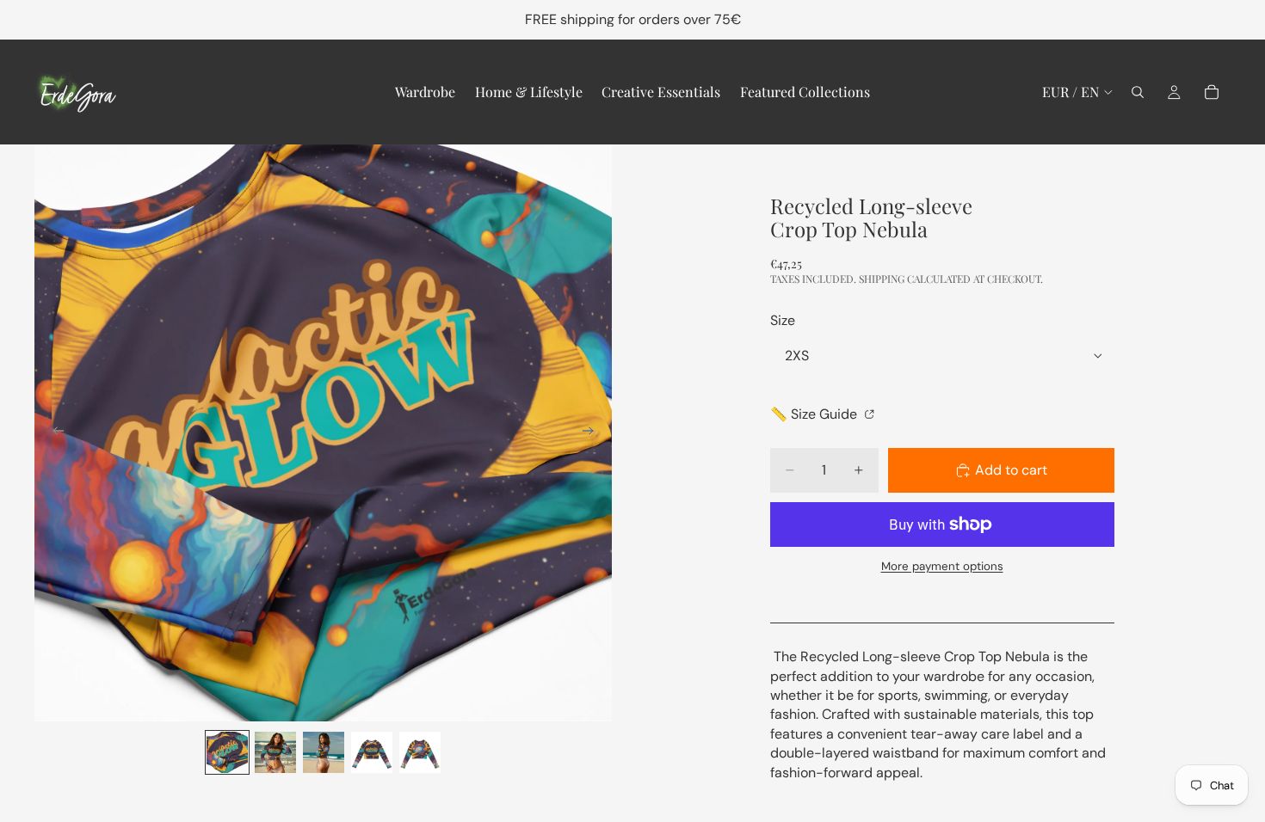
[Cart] (1212, 92)
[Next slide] (593, 433)
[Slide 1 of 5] (227, 752)
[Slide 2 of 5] (275, 752)
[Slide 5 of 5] (420, 752)
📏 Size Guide (815, 414)
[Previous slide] (53, 433)
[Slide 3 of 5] (323, 752)
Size (782, 320)
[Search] (1138, 92)
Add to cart (1011, 470)
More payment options (942, 566)
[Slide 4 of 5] (371, 752)
